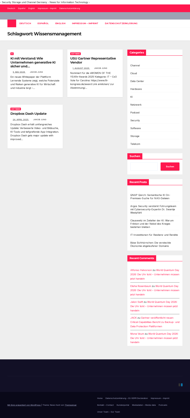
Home (100, 398)
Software (75, 54)
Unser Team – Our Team (108, 412)
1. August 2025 (81, 68)
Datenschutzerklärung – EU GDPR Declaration (127, 398)
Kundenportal (123, 405)
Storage (134, 136)
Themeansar (71, 405)
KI (12, 54)
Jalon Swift (136, 301)
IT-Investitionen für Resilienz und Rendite (154, 234)
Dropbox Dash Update (28, 114)
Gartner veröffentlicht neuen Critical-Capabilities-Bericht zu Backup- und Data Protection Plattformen (154, 322)
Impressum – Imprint (47, 8)
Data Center (137, 81)
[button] (180, 23)
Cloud (133, 73)
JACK (133, 317)
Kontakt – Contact (105, 405)
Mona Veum (137, 333)
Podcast (135, 112)
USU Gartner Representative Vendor (93, 60)
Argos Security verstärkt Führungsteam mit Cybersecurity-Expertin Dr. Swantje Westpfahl (153, 209)
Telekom (135, 143)
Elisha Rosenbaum (140, 286)
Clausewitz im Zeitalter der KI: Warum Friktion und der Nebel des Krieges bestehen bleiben (152, 223)
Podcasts (163, 405)
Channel (135, 65)
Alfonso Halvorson (141, 270)
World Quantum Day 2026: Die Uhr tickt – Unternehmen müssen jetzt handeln (154, 274)
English (31, 8)
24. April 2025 (21, 119)
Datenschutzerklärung (69, 8)
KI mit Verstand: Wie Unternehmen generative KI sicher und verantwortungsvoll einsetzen (34, 64)
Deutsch (11, 8)
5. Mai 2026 (19, 72)
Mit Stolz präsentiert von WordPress (24, 405)
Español (21, 8)
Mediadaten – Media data (144, 405)
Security (135, 120)
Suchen (135, 156)
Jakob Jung (36, 72)
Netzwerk (136, 104)
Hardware (136, 89)
